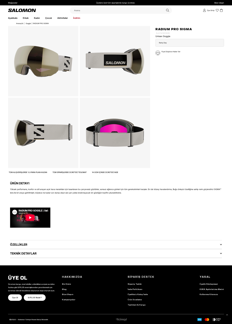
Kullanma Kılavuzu (209, 294)
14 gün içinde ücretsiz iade (105, 172)
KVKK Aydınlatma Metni (212, 289)
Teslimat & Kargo (136, 305)
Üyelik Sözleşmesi (209, 284)
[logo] (22, 10)
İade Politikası (135, 289)
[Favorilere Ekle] (157, 53)
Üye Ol (15, 298)
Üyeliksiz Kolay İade (138, 294)
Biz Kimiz (66, 284)
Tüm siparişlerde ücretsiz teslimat (69, 172)
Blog (64, 289)
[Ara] (167, 10)
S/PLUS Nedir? (35, 298)
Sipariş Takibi (135, 284)
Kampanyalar (68, 300)
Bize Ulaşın (219, 3)
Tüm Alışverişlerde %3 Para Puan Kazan (28, 172)
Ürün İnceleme (135, 300)
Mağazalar (12, 3)
